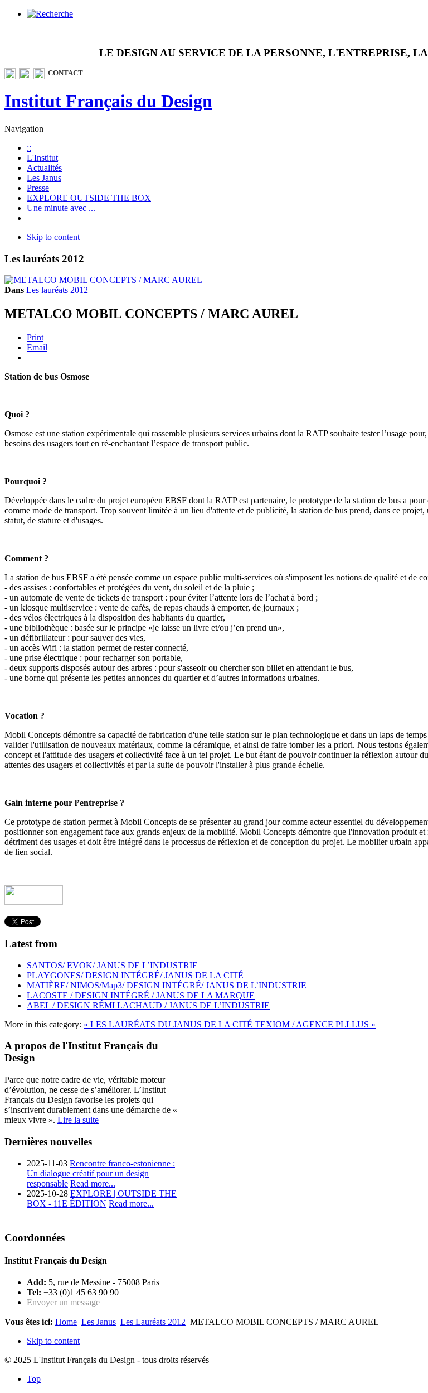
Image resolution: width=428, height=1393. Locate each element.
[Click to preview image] (103, 280)
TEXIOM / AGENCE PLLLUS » (315, 1024)
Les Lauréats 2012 (153, 1322)
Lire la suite (78, 1120)
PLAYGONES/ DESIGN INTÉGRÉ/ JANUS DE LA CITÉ (135, 975)
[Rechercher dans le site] (50, 13)
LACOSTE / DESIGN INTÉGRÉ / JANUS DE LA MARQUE (141, 995)
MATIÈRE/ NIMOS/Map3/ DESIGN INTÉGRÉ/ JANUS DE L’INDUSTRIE (167, 985)
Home (66, 1322)
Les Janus (98, 1322)
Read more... (92, 1183)
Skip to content (53, 237)
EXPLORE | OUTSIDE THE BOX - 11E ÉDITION (102, 1198)
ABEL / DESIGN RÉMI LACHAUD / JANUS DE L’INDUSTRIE (148, 1005)
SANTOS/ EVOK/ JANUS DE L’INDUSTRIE (112, 965)
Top (34, 1379)
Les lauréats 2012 (57, 290)
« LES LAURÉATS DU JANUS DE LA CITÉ (169, 1024)
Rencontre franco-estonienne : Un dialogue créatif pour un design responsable (101, 1173)
